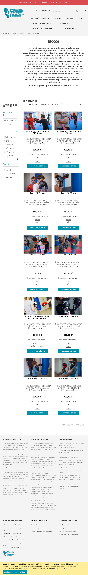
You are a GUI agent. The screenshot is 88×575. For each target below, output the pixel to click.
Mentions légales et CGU (67, 531)
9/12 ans (10, 148)
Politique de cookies (66, 528)
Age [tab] (5, 132)
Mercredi (10, 174)
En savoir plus (61, 568)
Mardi (8, 170)
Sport (30, 33)
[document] (44, 568)
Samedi (9, 177)
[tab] (59, 23)
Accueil (4, 33)
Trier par (33, 104)
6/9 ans (9, 141)
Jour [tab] (6, 164)
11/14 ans (10, 152)
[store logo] (14, 13)
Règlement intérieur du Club (41, 531)
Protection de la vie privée (68, 534)
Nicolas (44, 267)
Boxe (8, 124)
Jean (44, 143)
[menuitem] (41, 18)
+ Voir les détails (37, 166)
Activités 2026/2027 (17, 33)
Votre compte (36, 528)
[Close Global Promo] (85, 1)
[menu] (58, 23)
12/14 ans (10, 156)
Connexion (81, 10)
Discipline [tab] (8, 113)
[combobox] (65, 11)
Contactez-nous (42, 10)
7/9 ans (9, 145)
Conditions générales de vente (69, 525)
